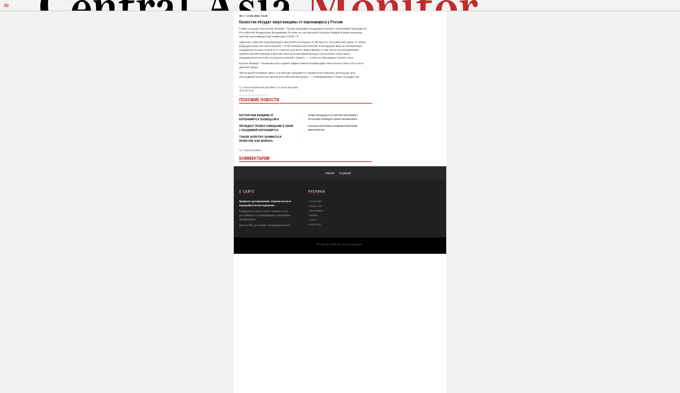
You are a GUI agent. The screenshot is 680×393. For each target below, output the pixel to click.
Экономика (316, 210)
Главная (329, 173)
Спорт (313, 219)
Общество (316, 206)
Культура (315, 224)
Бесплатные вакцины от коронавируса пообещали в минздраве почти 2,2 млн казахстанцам (262, 119)
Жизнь (314, 215)
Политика (316, 201)
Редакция (345, 173)
